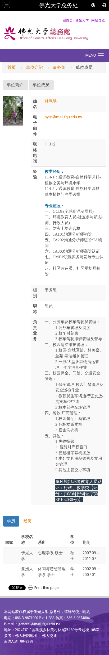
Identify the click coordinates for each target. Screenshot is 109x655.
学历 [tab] (11, 521)
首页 (11, 67)
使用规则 (82, 612)
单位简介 (15, 84)
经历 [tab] (27, 521)
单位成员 (41, 84)
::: (59, 20)
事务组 (59, 67)
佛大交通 (49, 636)
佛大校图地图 (26, 636)
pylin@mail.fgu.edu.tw (63, 117)
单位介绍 (34, 67)
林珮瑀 (51, 101)
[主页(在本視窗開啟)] (54, 33)
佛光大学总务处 (58, 5)
